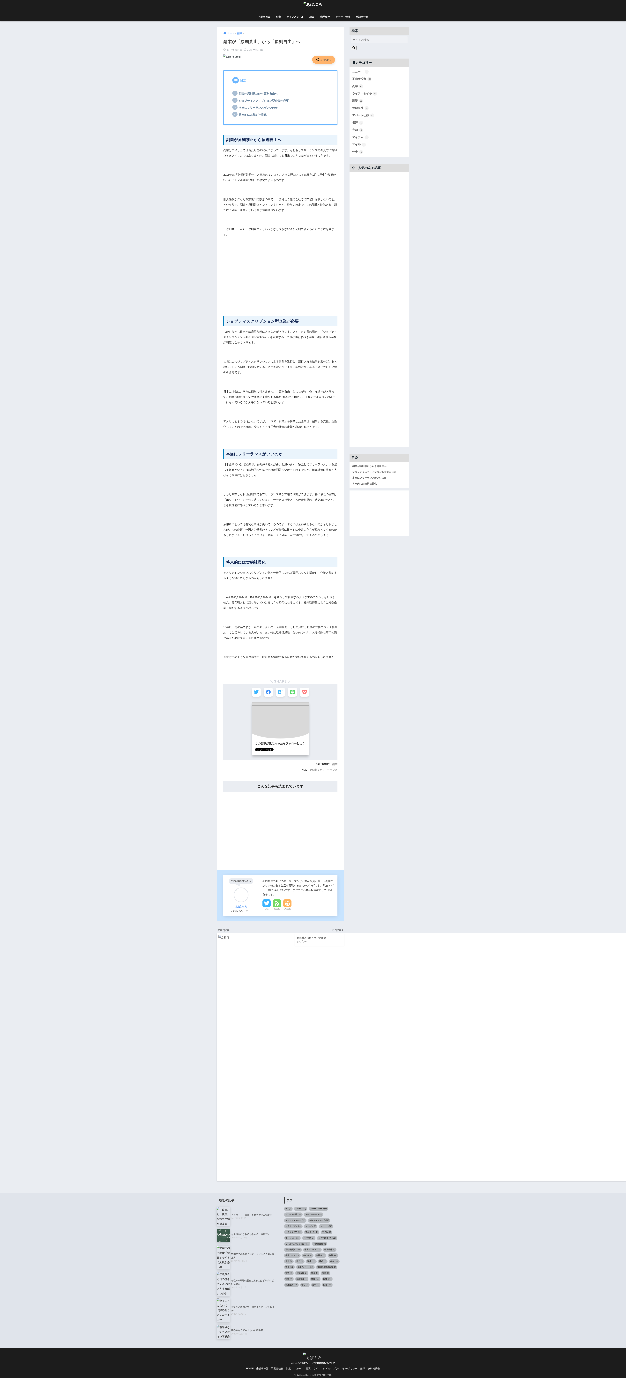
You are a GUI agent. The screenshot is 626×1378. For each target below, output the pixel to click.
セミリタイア (293, 1232)
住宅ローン (292, 1255)
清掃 (288, 1273)
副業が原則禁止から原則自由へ (258, 93)
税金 (314, 1273)
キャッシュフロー (295, 1220)
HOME (250, 1368)
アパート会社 (293, 1214)
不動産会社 (319, 1244)
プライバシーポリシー (345, 1368)
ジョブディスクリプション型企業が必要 (264, 100)
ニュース (359, 71)
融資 (311, 16)
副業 (278, 16)
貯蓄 (327, 1279)
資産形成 (291, 1285)
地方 (299, 1261)
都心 (304, 1285)
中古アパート (312, 1249)
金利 (315, 1285)
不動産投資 (264, 16)
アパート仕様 (342, 16)
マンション (292, 1238)
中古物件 (329, 1249)
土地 (288, 1261)
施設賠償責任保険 (326, 1267)
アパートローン (318, 1208)
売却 (357, 129)
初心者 (307, 1255)
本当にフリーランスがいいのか (258, 107)
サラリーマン (293, 1226)
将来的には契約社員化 (253, 114)
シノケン (310, 1226)
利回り (320, 1255)
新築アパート (305, 1267)
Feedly (277, 909)
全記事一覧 (362, 16)
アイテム (359, 137)
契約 (322, 1261)
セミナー (326, 1226)
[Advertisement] (280, 283)
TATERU (300, 1208)
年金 (357, 151)
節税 (288, 1279)
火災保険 (301, 1273)
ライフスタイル (295, 16)
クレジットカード (319, 1220)
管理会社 (325, 16)
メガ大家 (308, 1238)
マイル (358, 144)
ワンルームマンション (297, 1244)
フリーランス (329, 769)
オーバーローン (313, 1214)
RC (288, 1208)
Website (287, 909)
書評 (357, 122)
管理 (325, 1273)
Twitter (266, 909)
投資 (289, 1267)
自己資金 (301, 1279)
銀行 (327, 1285)
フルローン (311, 1232)
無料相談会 (374, 1368)
